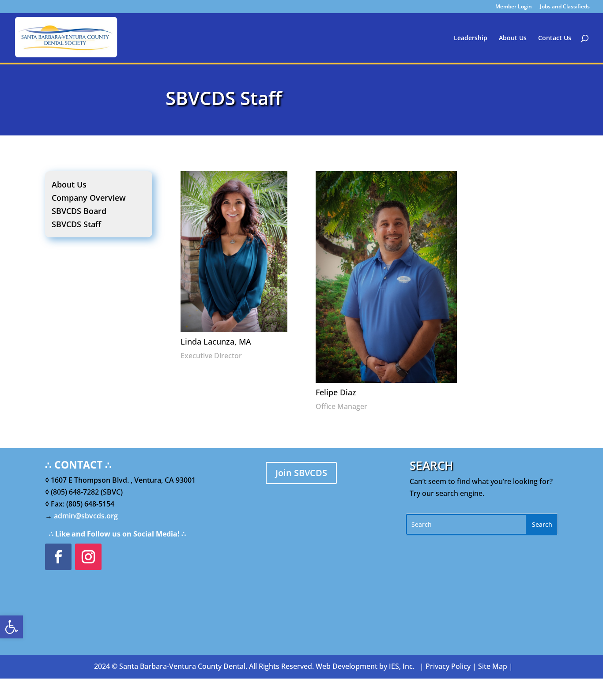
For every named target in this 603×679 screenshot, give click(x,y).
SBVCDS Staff (76, 225)
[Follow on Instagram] (88, 557)
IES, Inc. (402, 666)
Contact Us (554, 38)
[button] (11, 626)
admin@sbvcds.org (86, 516)
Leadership (470, 38)
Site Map (492, 666)
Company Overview (89, 199)
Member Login (513, 7)
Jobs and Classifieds (565, 7)
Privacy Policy (448, 666)
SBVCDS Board (79, 212)
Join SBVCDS (301, 473)
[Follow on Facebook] (58, 557)
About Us (513, 38)
